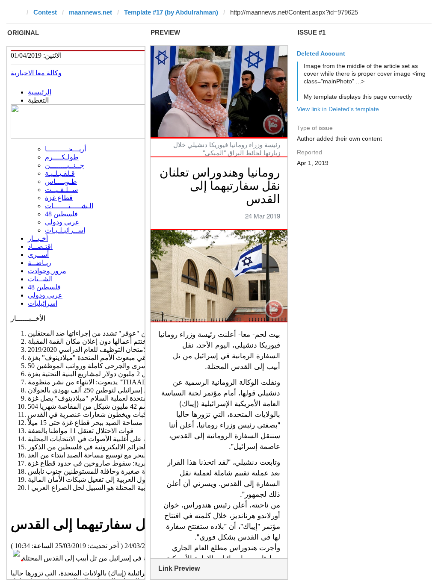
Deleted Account (321, 53)
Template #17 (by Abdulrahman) (171, 12)
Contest (45, 12)
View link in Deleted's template (338, 109)
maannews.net (90, 12)
